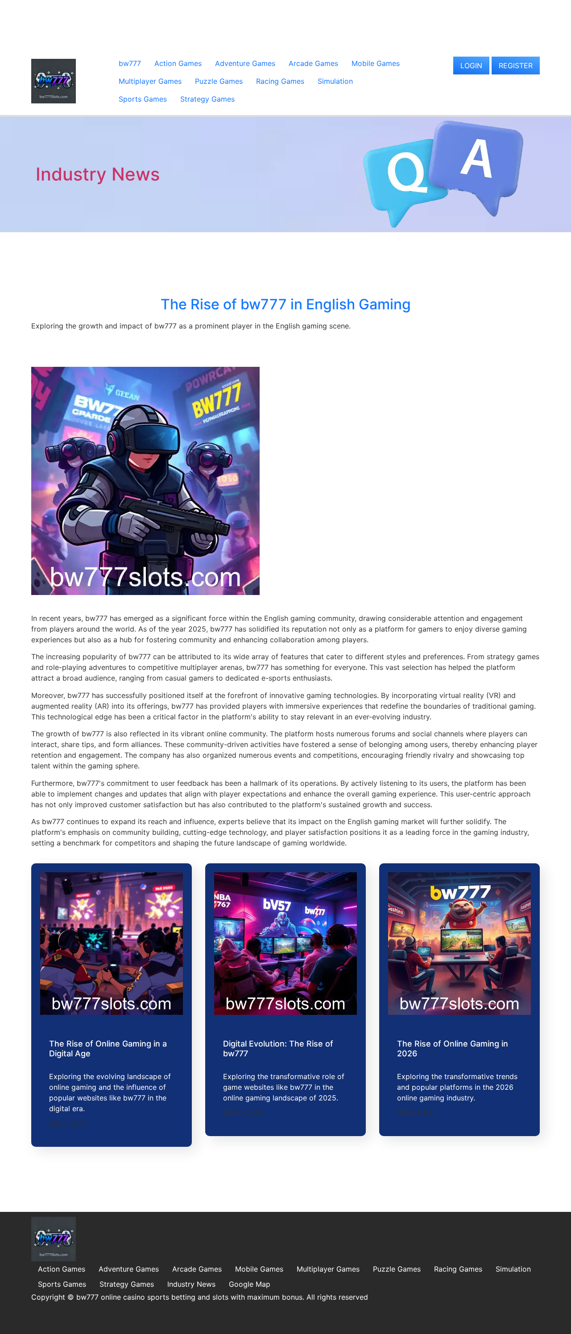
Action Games (178, 63)
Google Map (249, 1284)
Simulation (335, 81)
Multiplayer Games (150, 81)
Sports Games (143, 98)
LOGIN (471, 65)
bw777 (130, 63)
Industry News (98, 174)
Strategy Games (207, 98)
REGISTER (516, 65)
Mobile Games (376, 63)
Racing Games (280, 81)
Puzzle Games (219, 81)
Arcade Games (313, 63)
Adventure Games (245, 63)
